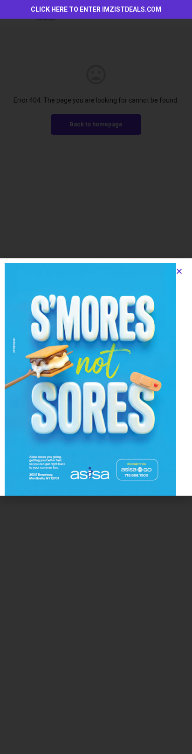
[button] (179, 271)
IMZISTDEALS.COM (131, 9)
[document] (96, 377)
